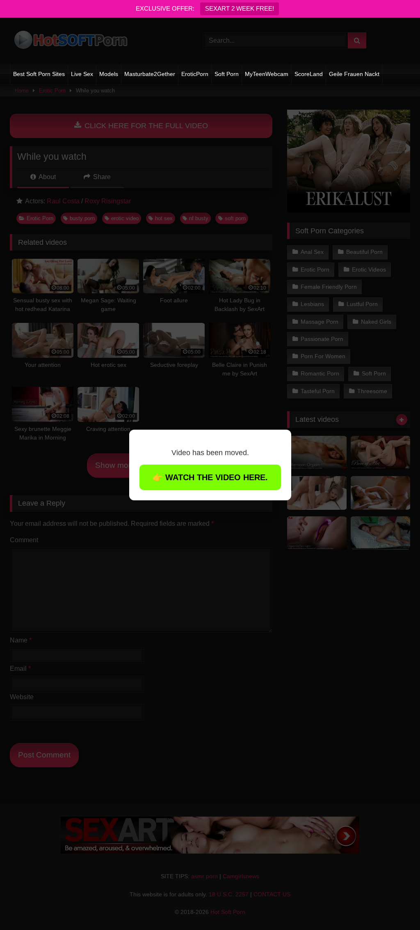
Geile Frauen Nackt (354, 74)
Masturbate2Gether (149, 74)
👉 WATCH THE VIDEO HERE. (210, 477)
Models (108, 74)
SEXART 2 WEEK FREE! (239, 8)
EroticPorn (194, 74)
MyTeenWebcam (266, 74)
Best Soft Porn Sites (39, 74)
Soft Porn (227, 74)
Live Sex (82, 74)
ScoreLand (308, 74)
